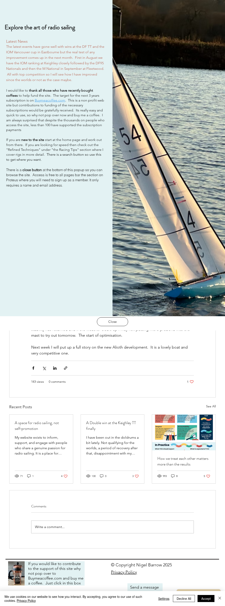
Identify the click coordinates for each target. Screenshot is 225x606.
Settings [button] (163, 598)
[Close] (219, 598)
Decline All (184, 598)
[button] (112, 321)
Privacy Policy (26, 600)
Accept (206, 598)
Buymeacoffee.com (50, 100)
